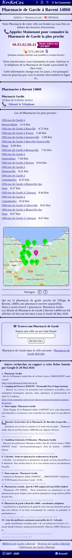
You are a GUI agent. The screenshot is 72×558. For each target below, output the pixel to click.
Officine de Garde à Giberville (20, 205)
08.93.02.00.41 (24, 44)
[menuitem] (61, 2)
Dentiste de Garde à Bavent (54, 543)
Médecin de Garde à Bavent (18, 543)
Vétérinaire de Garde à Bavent (37, 547)
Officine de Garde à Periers (18, 162)
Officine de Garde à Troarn (17, 133)
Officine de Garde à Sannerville (20, 137)
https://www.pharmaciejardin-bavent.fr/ (19, 383)
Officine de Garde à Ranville (19, 128)
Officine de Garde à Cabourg (19, 192)
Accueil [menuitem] (61, 553)
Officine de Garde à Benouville (20, 150)
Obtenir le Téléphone (21, 104)
